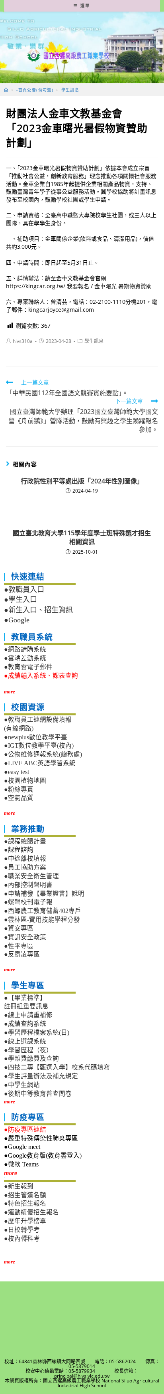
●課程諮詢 (18, 849)
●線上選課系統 (25, 1041)
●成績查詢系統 (25, 1023)
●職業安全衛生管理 (31, 876)
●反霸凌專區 (22, 954)
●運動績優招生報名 (31, 1212)
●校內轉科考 (22, 1238)
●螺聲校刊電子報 (28, 902)
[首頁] (6, 90)
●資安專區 (18, 928)
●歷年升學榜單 (25, 1221)
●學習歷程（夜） (28, 1050)
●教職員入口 (24, 590)
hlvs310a (23, 341)
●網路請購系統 (25, 649)
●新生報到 (18, 1186)
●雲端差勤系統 (25, 658)
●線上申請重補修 (28, 1015)
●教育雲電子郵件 (28, 666)
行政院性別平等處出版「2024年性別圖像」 (82, 481)
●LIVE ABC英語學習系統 (40, 763)
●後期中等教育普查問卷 (38, 1093)
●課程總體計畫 (25, 841)
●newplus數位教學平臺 (35, 737)
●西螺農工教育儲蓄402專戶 (42, 910)
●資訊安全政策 (25, 937)
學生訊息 (93, 341)
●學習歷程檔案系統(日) (36, 1032)
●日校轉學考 (22, 1229)
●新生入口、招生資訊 (38, 610)
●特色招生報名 (25, 1203)
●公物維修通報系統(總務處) (43, 754)
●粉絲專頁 (18, 789)
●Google (16, 620)
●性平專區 (18, 946)
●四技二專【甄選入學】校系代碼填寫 (57, 1067)
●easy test (16, 771)
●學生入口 (20, 600)
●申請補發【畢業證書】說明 (44, 893)
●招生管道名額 (25, 1195)
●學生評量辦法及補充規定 (41, 1076)
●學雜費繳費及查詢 (31, 1058)
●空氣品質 (18, 797)
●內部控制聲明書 (28, 884)
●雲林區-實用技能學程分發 (42, 919)
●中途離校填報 (25, 858)
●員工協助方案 (25, 867)
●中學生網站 (22, 1084)
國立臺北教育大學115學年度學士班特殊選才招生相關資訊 (82, 537)
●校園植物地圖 (25, 780)
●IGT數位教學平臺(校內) (39, 745)
